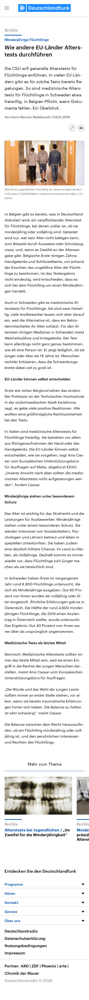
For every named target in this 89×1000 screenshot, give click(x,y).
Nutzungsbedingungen (26, 945)
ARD (26, 966)
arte (63, 966)
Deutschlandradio (21, 931)
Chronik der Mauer (22, 973)
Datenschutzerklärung (25, 938)
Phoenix (50, 966)
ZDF (36, 966)
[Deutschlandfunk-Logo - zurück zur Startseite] (44, 8)
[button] (7, 8)
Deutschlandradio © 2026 (28, 980)
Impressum (15, 953)
